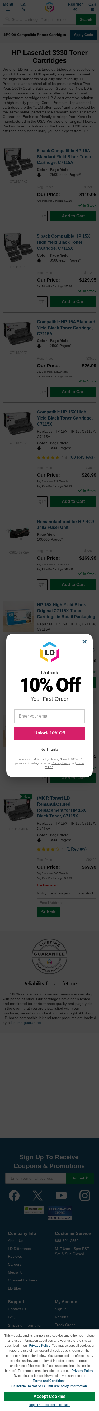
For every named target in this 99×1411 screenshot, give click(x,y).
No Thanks (49, 749)
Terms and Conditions (49, 1381)
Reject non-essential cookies (49, 1405)
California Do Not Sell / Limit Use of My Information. (49, 1386)
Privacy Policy (39, 1345)
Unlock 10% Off (49, 733)
